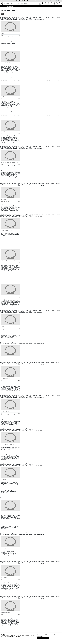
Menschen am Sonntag (6, 230)
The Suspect (4, 577)
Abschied (3, 33)
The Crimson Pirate (5, 378)
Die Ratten (3, 199)
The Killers (3, 479)
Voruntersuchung (5, 612)
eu (40, 0)
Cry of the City (4, 131)
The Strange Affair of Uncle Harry (9, 548)
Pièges (2, 326)
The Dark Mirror (5, 411)
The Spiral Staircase (6, 512)
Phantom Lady (4, 295)
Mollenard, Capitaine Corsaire (8, 260)
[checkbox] (38, 634)
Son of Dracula (4, 357)
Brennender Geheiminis (7, 63)
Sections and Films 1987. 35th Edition (8, 8)
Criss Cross (3, 96)
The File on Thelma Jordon (7, 444)
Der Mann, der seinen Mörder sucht (10, 162)
